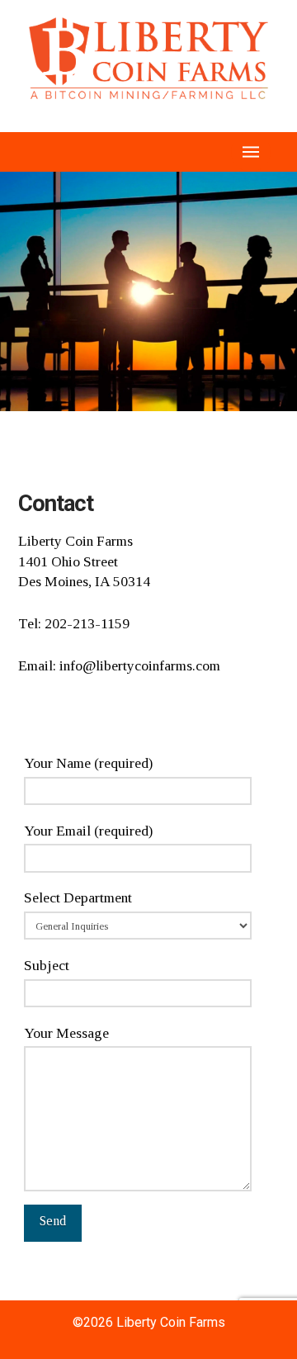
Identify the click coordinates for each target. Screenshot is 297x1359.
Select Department (78, 897)
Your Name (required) (88, 763)
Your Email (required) (88, 830)
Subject (46, 965)
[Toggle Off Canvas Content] (251, 152)
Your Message (66, 1033)
